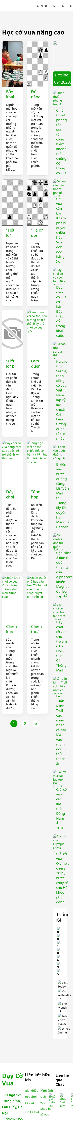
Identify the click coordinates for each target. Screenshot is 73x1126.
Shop (71, 5)
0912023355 (13, 1119)
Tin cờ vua (63, 5)
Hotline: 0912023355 (62, 78)
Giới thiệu (37, 5)
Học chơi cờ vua (46, 5)
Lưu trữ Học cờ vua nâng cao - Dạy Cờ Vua (18, 6)
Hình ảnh (42, 5)
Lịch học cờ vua (54, 5)
